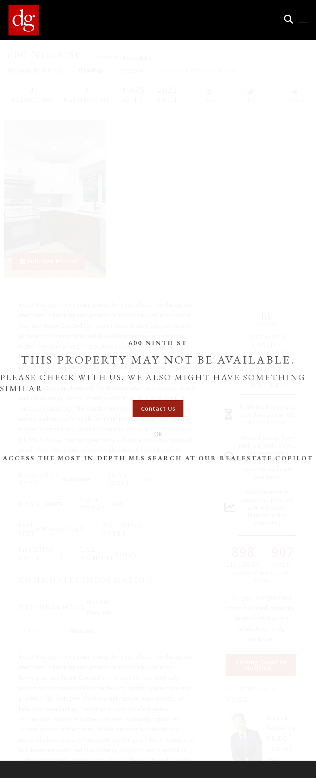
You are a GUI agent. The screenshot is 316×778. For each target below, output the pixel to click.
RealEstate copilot (266, 458)
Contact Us (158, 408)
